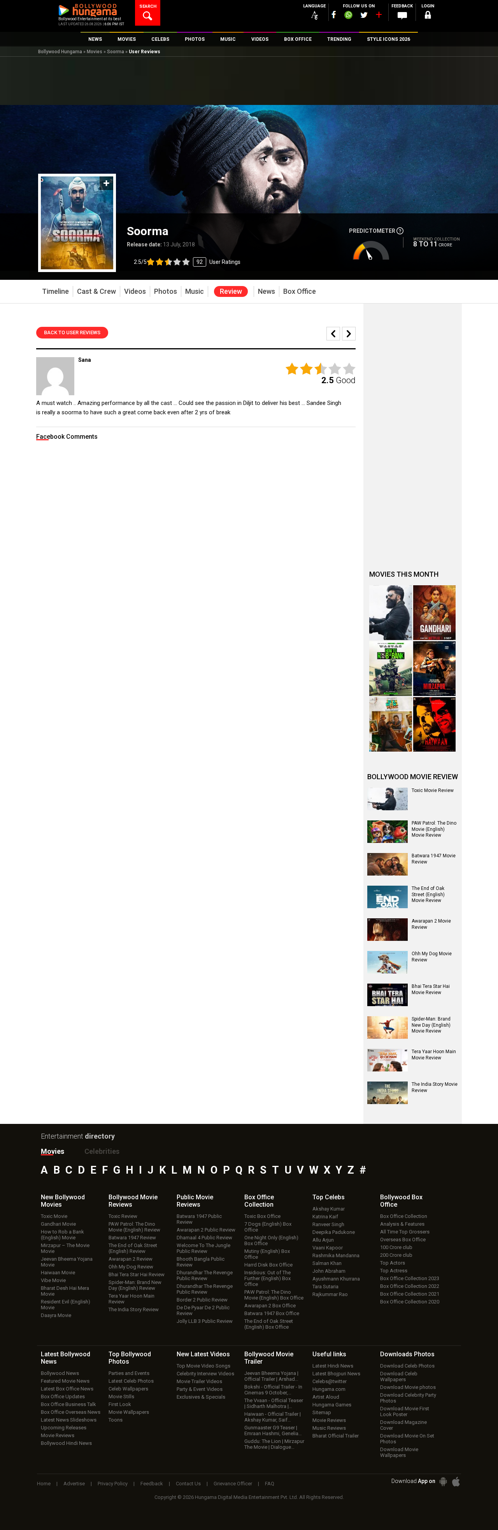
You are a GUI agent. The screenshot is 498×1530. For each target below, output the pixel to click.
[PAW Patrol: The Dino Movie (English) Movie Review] (387, 831)
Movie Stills (121, 1396)
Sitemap (321, 1412)
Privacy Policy (113, 1483)
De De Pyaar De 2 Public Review (203, 1310)
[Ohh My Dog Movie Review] (387, 962)
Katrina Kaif (325, 1216)
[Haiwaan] (434, 724)
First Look (120, 1404)
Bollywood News (60, 1373)
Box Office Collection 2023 (409, 1278)
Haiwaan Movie (58, 1272)
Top (328, 1197)
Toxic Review (123, 1216)
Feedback (151, 1483)
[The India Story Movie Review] (387, 1093)
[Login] (428, 16)
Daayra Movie (56, 1315)
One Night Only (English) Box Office (271, 1240)
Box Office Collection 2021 (409, 1294)
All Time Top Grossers (405, 1232)
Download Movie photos (408, 1387)
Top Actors (392, 1263)
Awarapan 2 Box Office (270, 1305)
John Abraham (328, 1271)
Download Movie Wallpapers (399, 1452)
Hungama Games (331, 1405)
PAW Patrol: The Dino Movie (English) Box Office (273, 1295)
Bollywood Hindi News (66, 1443)
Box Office (259, 1200)
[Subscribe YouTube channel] (378, 16)
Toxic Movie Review (433, 790)
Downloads (407, 1354)
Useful (329, 1354)
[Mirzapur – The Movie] (434, 668)
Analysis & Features (402, 1224)
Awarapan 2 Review (131, 1259)
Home (44, 1483)
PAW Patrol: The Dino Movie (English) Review (134, 1227)
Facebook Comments (67, 436)
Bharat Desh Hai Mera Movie (65, 1291)
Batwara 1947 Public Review (199, 1219)
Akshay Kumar (328, 1209)
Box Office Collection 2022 (409, 1286)
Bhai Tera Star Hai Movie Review (431, 989)
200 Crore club (396, 1255)
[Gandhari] (434, 612)
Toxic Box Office (262, 1216)
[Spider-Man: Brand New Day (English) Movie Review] (387, 1027)
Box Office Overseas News (70, 1412)
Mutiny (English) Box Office (267, 1254)
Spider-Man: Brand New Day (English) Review (135, 1285)
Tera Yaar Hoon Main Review (131, 1299)
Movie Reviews (57, 1435)
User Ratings (187, 262)
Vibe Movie (53, 1280)
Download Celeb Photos (407, 1366)
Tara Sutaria (325, 1286)
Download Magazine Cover (403, 1425)
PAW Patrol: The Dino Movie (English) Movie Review (434, 829)
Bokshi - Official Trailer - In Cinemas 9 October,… (273, 1390)
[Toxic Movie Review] (387, 799)
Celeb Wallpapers (128, 1389)
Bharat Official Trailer (335, 1436)
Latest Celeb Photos (131, 1381)
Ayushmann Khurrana (336, 1279)
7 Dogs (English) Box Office (267, 1227)
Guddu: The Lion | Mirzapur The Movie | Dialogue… (274, 1444)
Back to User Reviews (72, 332)
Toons (116, 1420)
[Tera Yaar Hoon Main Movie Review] (387, 1060)
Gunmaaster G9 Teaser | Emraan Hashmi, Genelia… (273, 1430)
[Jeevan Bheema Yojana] (390, 724)
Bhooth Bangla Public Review (200, 1262)
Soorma (115, 51)
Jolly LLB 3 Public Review (205, 1321)
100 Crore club (396, 1247)
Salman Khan (327, 1263)
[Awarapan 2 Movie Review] (387, 929)
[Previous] (348, 333)
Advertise (74, 1483)
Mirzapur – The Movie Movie (65, 1248)
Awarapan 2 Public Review (206, 1230)
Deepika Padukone (333, 1232)
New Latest (203, 1354)
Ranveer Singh (328, 1224)
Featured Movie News (65, 1381)
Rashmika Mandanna (335, 1255)
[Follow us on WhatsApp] (348, 16)
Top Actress (393, 1271)
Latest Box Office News (67, 1389)
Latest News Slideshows (68, 1420)
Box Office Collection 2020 (409, 1302)
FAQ (269, 1483)
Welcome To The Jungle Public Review (203, 1248)
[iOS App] (456, 1481)
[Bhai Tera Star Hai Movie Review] (387, 995)
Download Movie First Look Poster (404, 1411)
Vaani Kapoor (327, 1248)
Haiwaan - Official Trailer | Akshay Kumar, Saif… (272, 1417)
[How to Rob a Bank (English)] (390, 668)
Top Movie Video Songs (203, 1366)
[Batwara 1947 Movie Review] (387, 864)
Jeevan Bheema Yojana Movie (67, 1262)
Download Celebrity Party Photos (408, 1398)
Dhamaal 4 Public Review (204, 1237)
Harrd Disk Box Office (268, 1265)
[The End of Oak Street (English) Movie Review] (387, 897)
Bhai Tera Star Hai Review (137, 1274)
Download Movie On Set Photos (407, 1439)
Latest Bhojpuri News (336, 1373)
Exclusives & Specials (201, 1397)
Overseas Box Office (403, 1239)
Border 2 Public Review (202, 1300)
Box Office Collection (403, 1216)
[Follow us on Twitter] (364, 15)
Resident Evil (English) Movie (65, 1304)
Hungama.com (328, 1389)
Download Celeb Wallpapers (398, 1376)
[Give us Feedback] (402, 16)
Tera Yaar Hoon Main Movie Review (434, 1055)
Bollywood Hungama (60, 51)
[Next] (333, 333)
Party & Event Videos (200, 1389)
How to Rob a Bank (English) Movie (62, 1234)
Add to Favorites (106, 183)
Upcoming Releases (63, 1428)
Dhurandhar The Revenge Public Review (205, 1275)
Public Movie (195, 1200)
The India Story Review (134, 1309)
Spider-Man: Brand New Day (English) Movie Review (431, 1025)
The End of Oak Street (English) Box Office (268, 1324)
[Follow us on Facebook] (333, 14)
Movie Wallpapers (129, 1412)
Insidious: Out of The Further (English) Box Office (267, 1278)
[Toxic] (390, 612)
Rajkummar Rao (330, 1294)
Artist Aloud (325, 1397)
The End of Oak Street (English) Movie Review (428, 894)
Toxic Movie (54, 1216)
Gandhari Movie (58, 1224)
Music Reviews (329, 1428)
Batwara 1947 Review (132, 1237)
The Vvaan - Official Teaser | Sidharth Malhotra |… (273, 1403)
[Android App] (443, 1481)
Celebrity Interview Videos (205, 1373)
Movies (94, 51)
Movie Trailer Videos (199, 1381)
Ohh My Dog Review (131, 1267)
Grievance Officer (233, 1483)
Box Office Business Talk (68, 1404)
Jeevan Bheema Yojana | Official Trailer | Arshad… (271, 1376)
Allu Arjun (323, 1240)
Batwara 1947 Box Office (271, 1313)
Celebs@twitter (329, 1381)
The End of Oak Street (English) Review (133, 1248)
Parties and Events (129, 1373)
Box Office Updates (63, 1396)
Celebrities (101, 1151)
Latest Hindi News (332, 1366)
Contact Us (188, 1483)
